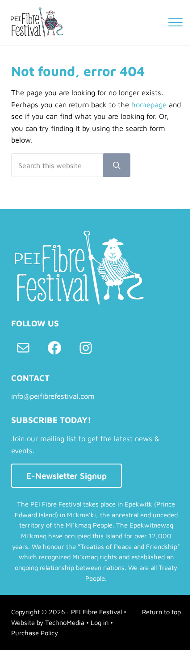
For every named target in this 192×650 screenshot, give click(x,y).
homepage (149, 104)
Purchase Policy (34, 633)
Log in (100, 622)
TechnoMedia (64, 622)
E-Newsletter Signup (66, 476)
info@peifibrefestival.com (53, 396)
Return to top (161, 612)
